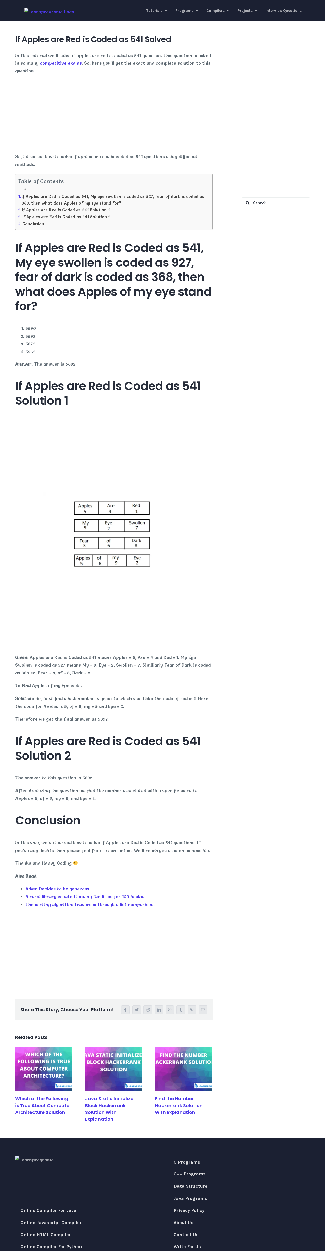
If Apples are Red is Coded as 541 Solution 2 (66, 216)
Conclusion (33, 223)
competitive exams (61, 63)
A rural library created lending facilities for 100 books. (84, 896)
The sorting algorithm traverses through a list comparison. (90, 904)
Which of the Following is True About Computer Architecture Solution (43, 1105)
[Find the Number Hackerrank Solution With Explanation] (183, 1069)
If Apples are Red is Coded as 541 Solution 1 (66, 209)
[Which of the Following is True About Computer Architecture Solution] (43, 1069)
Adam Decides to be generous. (57, 889)
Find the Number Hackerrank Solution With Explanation (179, 1105)
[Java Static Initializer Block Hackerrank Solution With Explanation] (113, 1069)
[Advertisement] (114, 115)
